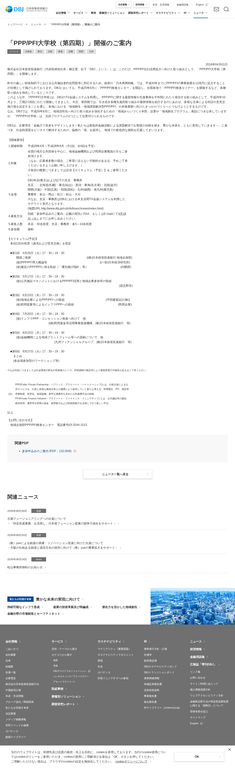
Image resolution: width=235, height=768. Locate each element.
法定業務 (11, 713)
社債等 (148, 654)
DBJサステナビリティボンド (160, 666)
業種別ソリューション (66, 696)
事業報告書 (150, 696)
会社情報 (11, 641)
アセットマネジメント (64, 681)
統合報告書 (150, 701)
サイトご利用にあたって (204, 683)
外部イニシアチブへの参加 (113, 678)
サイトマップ (197, 717)
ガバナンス (12, 731)
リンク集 (195, 671)
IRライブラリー (163, 707)
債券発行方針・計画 (155, 648)
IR (145, 641)
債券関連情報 (151, 678)
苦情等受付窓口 (199, 711)
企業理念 (11, 678)
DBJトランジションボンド (159, 672)
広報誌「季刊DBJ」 (203, 664)
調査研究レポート (63, 704)
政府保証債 (150, 660)
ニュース (196, 641)
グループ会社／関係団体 (20, 701)
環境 (100, 660)
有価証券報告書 (153, 684)
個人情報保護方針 (200, 689)
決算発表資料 (151, 690)
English (196, 723)
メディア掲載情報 (16, 719)
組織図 (9, 666)
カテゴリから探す (62, 654)
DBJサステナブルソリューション (71, 671)
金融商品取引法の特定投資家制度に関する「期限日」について (209, 703)
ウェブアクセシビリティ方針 (206, 695)
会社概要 (11, 654)
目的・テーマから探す (64, 648)
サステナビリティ (109, 641)
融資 (55, 660)
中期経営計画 (13, 690)
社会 (100, 666)
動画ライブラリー (16, 737)
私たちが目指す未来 (17, 707)
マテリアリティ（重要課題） (114, 648)
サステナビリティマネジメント (116, 654)
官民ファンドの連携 (17, 725)
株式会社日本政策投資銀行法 (22, 684)
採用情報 (196, 649)
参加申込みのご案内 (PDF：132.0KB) (46, 451)
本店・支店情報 (15, 696)
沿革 (8, 660)
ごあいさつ (12, 648)
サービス (57, 641)
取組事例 (57, 688)
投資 (55, 665)
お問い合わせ (197, 677)
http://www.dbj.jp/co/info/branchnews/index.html (72, 208)
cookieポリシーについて (131, 761)
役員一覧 (11, 672)
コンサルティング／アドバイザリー (71, 676)
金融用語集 (197, 656)
